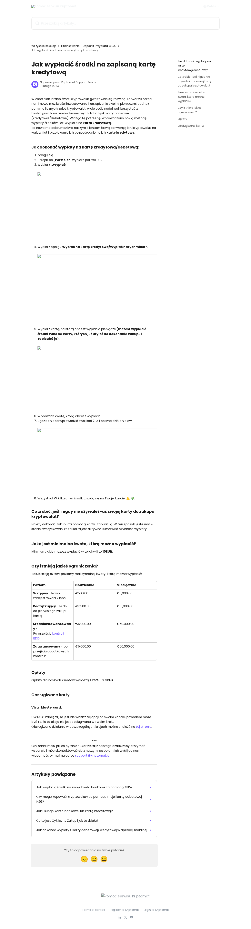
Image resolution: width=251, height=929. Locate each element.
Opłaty (182, 119)
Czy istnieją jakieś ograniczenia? (189, 110)
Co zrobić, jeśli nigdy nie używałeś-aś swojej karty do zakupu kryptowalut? (194, 81)
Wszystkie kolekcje (43, 46)
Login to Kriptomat (156, 910)
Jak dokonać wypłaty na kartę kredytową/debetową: (194, 65)
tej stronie (143, 726)
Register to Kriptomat (124, 910)
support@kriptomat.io (92, 755)
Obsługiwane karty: (191, 126)
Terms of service (93, 910)
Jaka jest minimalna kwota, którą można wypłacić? (191, 96)
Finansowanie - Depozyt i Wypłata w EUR (88, 46)
